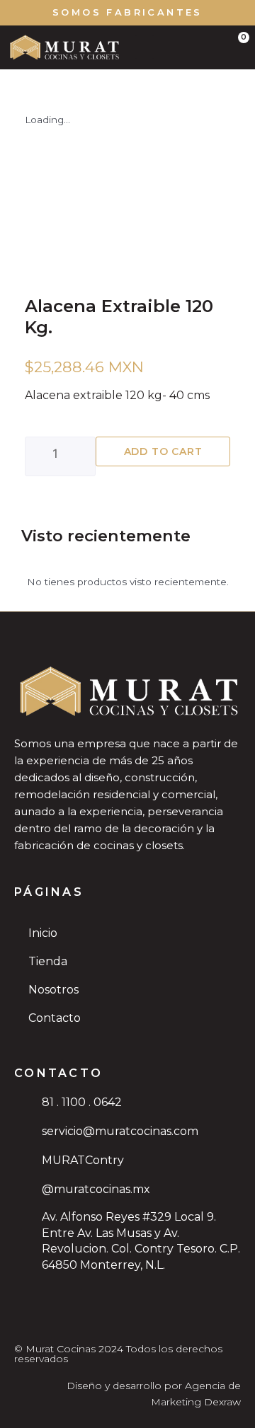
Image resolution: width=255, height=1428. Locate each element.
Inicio (42, 933)
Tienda (47, 961)
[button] (144, 47)
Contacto (54, 1018)
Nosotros (53, 989)
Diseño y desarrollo (114, 1385)
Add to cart (163, 451)
